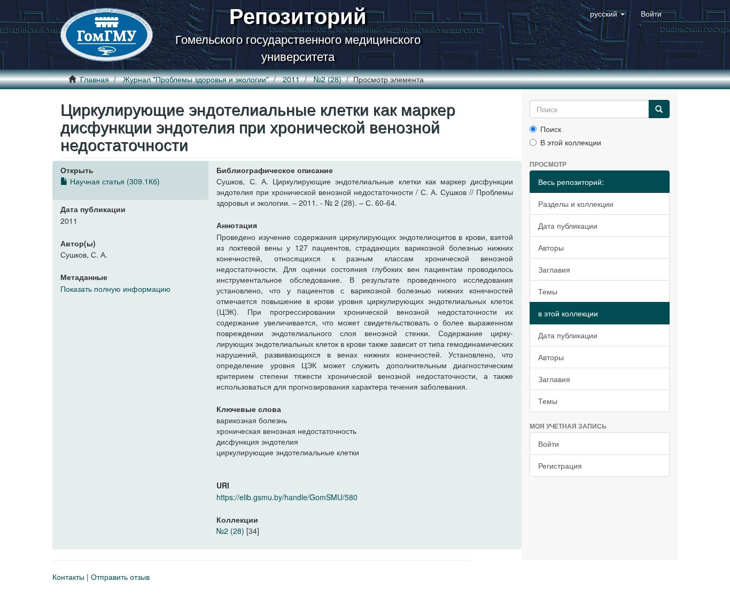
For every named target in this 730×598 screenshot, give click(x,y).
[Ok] (659, 109)
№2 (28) (327, 79)
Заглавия (554, 269)
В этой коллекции (570, 142)
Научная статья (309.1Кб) (114, 181)
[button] (607, 13)
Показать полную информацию (115, 288)
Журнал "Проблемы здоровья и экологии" (196, 79)
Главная (94, 79)
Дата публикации (567, 225)
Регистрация (560, 465)
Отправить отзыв (120, 576)
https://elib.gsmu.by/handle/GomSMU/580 (287, 497)
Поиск (550, 128)
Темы (547, 291)
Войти (548, 443)
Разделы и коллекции (575, 203)
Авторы (551, 247)
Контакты (68, 576)
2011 (291, 79)
